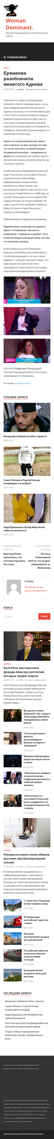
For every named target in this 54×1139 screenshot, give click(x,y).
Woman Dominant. (19, 24)
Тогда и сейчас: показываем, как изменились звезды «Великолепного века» (24, 1035)
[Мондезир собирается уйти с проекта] (27, 432)
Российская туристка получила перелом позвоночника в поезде (36, 955)
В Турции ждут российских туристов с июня (36, 920)
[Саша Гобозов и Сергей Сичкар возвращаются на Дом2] (27, 476)
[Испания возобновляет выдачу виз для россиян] (13, 944)
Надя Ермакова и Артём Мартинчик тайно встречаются (24, 529)
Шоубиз (7, 664)
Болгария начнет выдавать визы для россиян (35, 973)
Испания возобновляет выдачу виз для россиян (36, 936)
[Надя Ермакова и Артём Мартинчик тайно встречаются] (27, 523)
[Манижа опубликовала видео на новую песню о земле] (13, 766)
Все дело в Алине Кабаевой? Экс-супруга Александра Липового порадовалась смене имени (37, 716)
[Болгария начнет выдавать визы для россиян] (13, 980)
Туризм (7, 850)
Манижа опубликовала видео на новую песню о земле (37, 759)
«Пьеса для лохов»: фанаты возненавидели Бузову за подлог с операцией (35, 739)
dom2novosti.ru (22, 383)
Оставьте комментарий (36, 89)
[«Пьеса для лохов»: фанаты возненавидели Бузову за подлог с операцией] (13, 743)
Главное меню (17, 57)
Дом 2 (6, 68)
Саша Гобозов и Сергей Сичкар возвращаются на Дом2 (22, 482)
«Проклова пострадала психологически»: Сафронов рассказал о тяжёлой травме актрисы (37, 779)
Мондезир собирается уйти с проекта (25, 436)
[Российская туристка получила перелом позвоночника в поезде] (13, 960)
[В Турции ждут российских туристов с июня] (13, 927)
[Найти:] (27, 616)
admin (21, 89)
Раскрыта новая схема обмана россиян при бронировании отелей (27, 858)
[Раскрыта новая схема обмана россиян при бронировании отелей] (27, 847)
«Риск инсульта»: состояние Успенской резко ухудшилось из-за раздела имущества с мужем (36, 801)
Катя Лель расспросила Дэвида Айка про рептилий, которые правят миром (24, 672)
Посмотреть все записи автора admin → (36, 590)
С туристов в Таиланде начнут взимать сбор (37, 902)
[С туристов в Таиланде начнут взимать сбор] (13, 910)
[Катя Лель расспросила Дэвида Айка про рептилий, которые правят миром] (27, 661)
